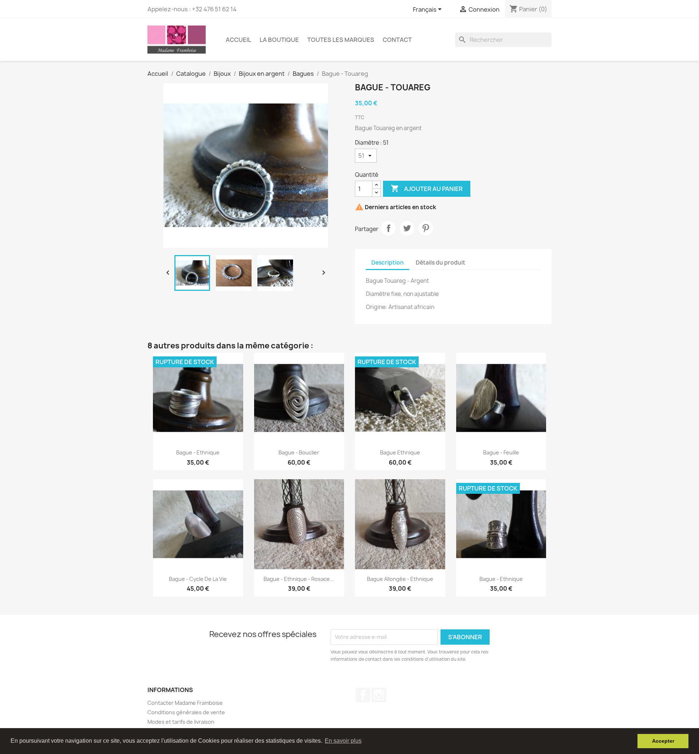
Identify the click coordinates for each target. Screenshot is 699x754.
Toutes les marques (340, 40)
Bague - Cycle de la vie (198, 578)
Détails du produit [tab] (440, 262)
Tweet (407, 228)
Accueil (238, 40)
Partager (388, 228)
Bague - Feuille (501, 452)
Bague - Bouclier (299, 452)
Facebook (363, 695)
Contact (397, 40)
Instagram (379, 695)
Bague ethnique (400, 452)
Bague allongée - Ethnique (400, 578)
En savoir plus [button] (343, 741)
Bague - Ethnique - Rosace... (299, 578)
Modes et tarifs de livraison (180, 721)
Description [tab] (387, 262)
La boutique (279, 40)
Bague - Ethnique (198, 452)
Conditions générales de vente (186, 712)
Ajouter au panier (427, 188)
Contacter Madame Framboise (185, 702)
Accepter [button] (663, 741)
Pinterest (425, 228)
